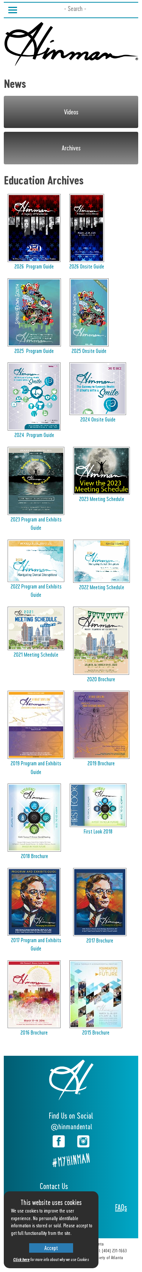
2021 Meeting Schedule (36, 654)
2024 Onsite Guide (97, 419)
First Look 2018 (98, 831)
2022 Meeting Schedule (101, 587)
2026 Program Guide (34, 266)
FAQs (121, 1207)
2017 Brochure (99, 940)
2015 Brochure (95, 1032)
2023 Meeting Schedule (101, 498)
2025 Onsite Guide (89, 350)
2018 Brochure (34, 855)
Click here (21, 1259)
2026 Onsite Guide (86, 266)
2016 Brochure (34, 1032)
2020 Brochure (101, 679)
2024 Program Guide (34, 434)
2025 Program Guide (34, 350)
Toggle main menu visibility (12, 9)
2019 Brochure (101, 763)
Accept (51, 1247)
